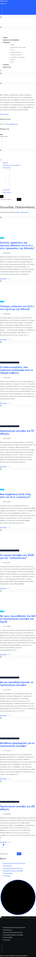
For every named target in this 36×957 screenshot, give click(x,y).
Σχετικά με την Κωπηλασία (11, 40)
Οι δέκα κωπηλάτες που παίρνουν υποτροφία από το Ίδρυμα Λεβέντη (16, 370)
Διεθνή (12, 49)
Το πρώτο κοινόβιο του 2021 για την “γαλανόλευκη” (17, 556)
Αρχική (5, 37)
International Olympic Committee (13, 871)
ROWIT (25, 956)
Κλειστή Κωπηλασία (16, 52)
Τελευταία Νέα (7, 873)
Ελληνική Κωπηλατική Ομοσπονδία (14, 863)
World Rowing (7, 866)
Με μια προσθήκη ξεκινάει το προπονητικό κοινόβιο (16, 683)
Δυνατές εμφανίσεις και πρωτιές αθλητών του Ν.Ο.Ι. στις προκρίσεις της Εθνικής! (17, 245)
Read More (3, 279)
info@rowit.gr (14, 124)
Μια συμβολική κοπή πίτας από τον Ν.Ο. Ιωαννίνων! (15, 496)
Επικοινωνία (7, 67)
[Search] (1, 71)
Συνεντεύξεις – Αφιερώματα (18, 57)
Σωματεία (6, 64)
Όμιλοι (12, 45)
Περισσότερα (4, 114)
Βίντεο (12, 62)
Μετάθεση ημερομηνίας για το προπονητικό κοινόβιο (17, 744)
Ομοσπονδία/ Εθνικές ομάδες (18, 47)
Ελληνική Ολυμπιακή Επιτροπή (12, 868)
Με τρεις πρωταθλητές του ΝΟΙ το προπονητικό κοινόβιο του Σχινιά (18, 619)
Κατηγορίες (6, 42)
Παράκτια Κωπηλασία (16, 54)
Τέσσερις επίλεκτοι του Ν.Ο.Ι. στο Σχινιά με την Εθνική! (17, 308)
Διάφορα (13, 59)
